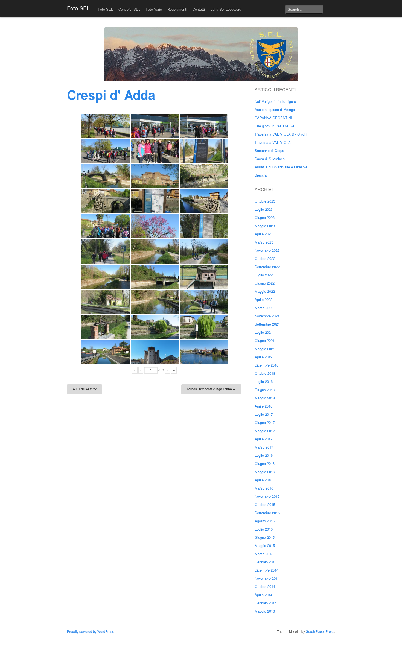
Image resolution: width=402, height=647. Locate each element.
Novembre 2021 (267, 315)
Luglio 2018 (264, 381)
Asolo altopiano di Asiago (275, 109)
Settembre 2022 (267, 266)
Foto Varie (154, 9)
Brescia (261, 175)
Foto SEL (78, 8)
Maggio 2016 (265, 471)
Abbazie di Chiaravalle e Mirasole (281, 166)
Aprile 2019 (263, 356)
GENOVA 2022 (84, 389)
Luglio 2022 (264, 274)
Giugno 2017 (265, 422)
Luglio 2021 (264, 332)
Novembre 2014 (267, 578)
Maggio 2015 (265, 545)
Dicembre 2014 (266, 570)
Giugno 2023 (265, 217)
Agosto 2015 (265, 520)
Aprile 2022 (263, 299)
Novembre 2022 (267, 250)
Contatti (199, 9)
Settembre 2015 (267, 512)
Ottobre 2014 (265, 586)
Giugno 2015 (265, 537)
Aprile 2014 (263, 594)
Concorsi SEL (129, 9)
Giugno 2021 (265, 340)
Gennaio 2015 (265, 561)
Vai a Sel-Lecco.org (225, 9)
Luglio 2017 (264, 414)
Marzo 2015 (264, 553)
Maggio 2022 (265, 291)
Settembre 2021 (267, 324)
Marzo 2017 (264, 447)
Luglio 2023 (264, 209)
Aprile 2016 (263, 479)
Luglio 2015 (264, 529)
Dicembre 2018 (266, 365)
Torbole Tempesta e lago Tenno (211, 389)
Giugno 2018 (265, 389)
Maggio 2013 (265, 611)
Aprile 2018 (263, 406)
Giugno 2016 (265, 463)
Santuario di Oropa (269, 150)
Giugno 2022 (265, 283)
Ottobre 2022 (265, 258)
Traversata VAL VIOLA (273, 142)
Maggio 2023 (265, 225)
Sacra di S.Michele (270, 158)
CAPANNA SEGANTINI (273, 117)
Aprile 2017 (263, 438)
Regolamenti (177, 9)
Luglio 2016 (264, 455)
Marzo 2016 (264, 488)
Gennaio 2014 (265, 602)
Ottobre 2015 (265, 504)
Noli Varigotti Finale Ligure (275, 101)
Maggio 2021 (265, 348)
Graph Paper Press (320, 631)
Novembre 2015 (267, 496)
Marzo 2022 (264, 307)
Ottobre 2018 (265, 373)
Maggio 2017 (265, 430)
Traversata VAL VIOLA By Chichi (281, 134)
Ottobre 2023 (265, 201)
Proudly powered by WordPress (90, 631)
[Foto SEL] (201, 54)
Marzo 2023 (264, 242)
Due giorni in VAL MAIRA (275, 125)
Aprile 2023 (263, 233)
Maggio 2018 (265, 397)
